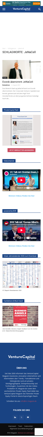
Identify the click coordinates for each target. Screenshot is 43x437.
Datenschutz (28, 426)
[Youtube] (28, 417)
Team (20, 426)
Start (3, 48)
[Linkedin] (15, 417)
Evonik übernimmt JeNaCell (17, 81)
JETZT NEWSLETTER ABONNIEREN (21, 150)
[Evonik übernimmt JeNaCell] (21, 69)
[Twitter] (21, 417)
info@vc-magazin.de (29, 401)
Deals (5, 78)
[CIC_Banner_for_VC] (21, 3)
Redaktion (6, 85)
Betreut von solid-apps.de (27, 433)
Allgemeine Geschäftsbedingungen (21, 429)
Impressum (12, 426)
